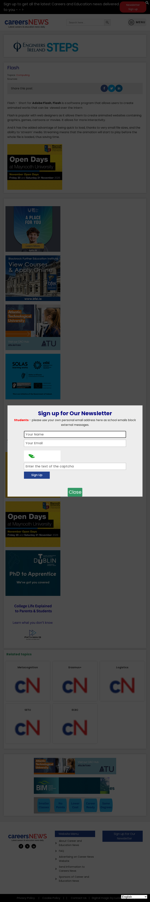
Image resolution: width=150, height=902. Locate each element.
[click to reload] (42, 455)
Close (75, 492)
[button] (147, 3)
